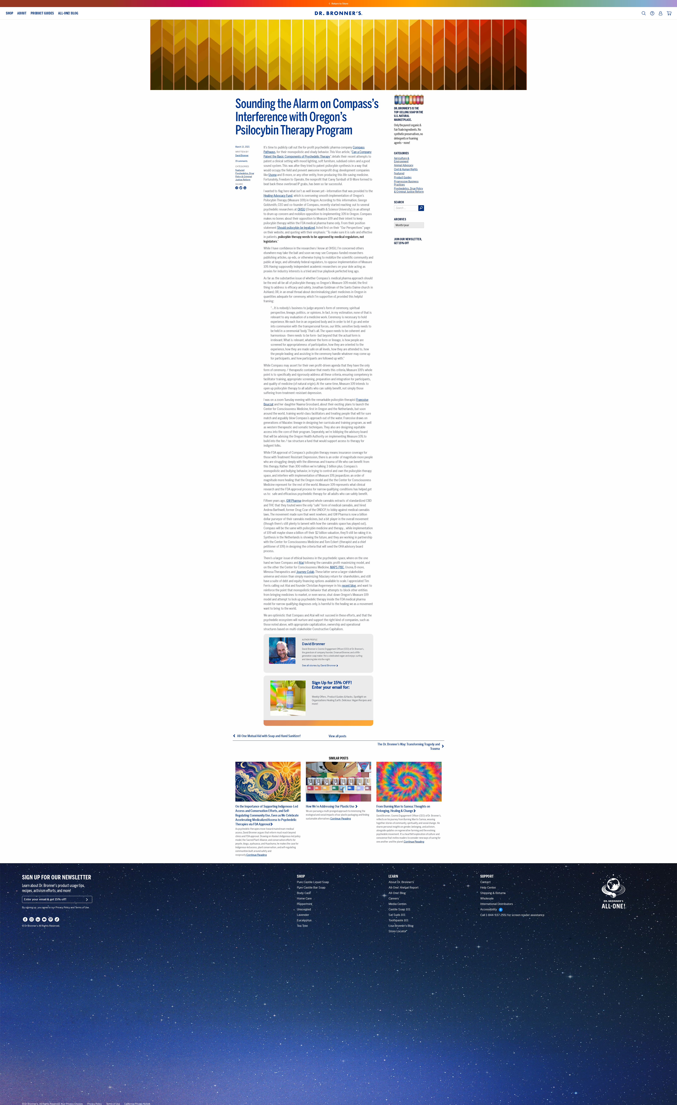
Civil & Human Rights (406, 169)
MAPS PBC (337, 567)
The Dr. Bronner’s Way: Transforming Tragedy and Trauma (408, 746)
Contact (485, 882)
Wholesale (487, 898)
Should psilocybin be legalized (296, 228)
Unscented (304, 909)
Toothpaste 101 (398, 920)
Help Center (488, 887)
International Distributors (496, 904)
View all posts (337, 736)
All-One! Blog (397, 893)
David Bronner (241, 155)
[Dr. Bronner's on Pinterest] (50, 919)
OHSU (301, 209)
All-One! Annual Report (404, 887)
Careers (394, 898)
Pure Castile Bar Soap (311, 887)
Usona (272, 175)
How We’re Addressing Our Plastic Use (330, 806)
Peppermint (304, 904)
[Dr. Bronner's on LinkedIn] (38, 919)
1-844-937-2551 (496, 915)
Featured (239, 170)
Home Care (304, 898)
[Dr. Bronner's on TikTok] (57, 919)
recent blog (349, 586)
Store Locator (397, 931)
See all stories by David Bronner (319, 665)
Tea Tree (302, 926)
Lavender (303, 915)
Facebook (236, 188)
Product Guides (402, 177)
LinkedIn (244, 188)
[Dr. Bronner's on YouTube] (44, 919)
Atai (301, 563)
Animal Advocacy (403, 165)
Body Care (304, 893)
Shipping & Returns (493, 893)
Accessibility (488, 909)
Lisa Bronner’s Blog (401, 926)
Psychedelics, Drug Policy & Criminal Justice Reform (244, 176)
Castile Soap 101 (399, 909)
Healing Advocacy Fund (278, 196)
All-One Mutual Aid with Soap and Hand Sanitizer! (269, 736)
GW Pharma (293, 501)
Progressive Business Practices (406, 183)
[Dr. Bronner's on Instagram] (31, 919)
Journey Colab (305, 572)
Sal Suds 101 (397, 915)
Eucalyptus (304, 920)
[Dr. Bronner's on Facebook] (25, 919)
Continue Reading (256, 854)
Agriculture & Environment (401, 160)
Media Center (397, 904)
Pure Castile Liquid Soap (313, 882)
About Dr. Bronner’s (401, 882)
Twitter (240, 188)
